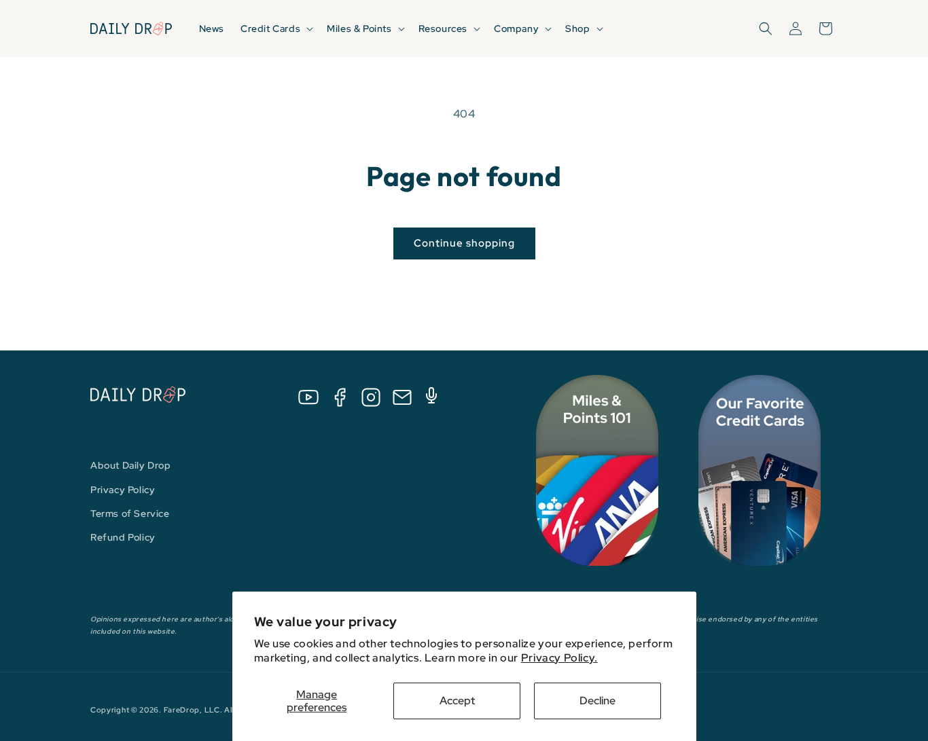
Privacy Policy (122, 490)
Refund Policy (123, 537)
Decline (597, 700)
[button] (275, 28)
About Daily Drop (130, 465)
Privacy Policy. (559, 658)
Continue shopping (464, 243)
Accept (457, 700)
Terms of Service (130, 513)
